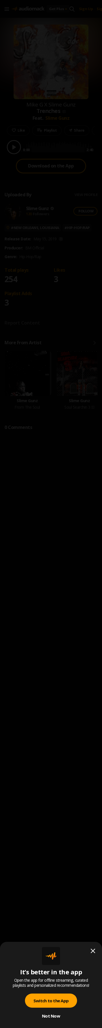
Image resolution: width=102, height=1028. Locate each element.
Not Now (51, 1016)
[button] (51, 514)
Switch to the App (51, 1000)
